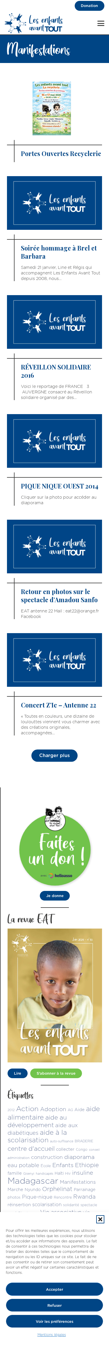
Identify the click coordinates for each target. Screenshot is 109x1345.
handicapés (44, 1173)
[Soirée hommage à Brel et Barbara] (54, 228)
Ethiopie (87, 1165)
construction (47, 1157)
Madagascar (33, 1181)
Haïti (59, 1173)
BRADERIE (84, 1141)
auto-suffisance (61, 1141)
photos (14, 1197)
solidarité (71, 1204)
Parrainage (84, 1189)
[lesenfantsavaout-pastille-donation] (55, 845)
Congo (81, 1149)
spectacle (89, 1204)
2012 (11, 1110)
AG (70, 1109)
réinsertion (19, 1205)
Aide (79, 1109)
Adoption (53, 1109)
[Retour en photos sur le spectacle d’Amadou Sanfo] (54, 569)
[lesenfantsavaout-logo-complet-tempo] (34, 23)
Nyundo (33, 1189)
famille (15, 1173)
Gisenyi (28, 1173)
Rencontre (63, 1197)
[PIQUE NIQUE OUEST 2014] (54, 459)
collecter (65, 1149)
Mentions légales (51, 1334)
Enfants (63, 1165)
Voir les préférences (54, 1321)
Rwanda (84, 1196)
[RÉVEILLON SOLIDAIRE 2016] (54, 347)
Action (27, 1108)
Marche (15, 1189)
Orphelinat (57, 1189)
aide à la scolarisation (37, 1136)
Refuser (54, 1305)
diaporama (79, 1157)
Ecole (46, 1165)
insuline (82, 1172)
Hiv (68, 1173)
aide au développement (37, 1121)
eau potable (23, 1165)
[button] (100, 1219)
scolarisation (47, 1204)
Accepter (54, 1289)
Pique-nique (37, 1196)
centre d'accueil (31, 1148)
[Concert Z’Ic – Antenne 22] (54, 684)
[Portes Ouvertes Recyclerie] (54, 122)
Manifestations (78, 1181)
